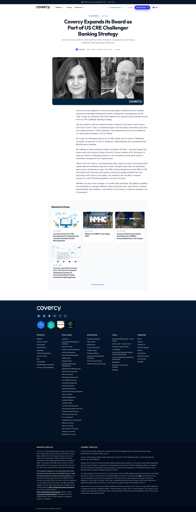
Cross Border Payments (70, 406)
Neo (38, 359)
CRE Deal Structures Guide (96, 364)
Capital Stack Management (71, 369)
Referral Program (143, 356)
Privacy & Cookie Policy (120, 347)
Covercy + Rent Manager (45, 367)
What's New (91, 345)
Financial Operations (44, 353)
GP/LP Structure (67, 374)
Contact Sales (92, 350)
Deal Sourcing (66, 361)
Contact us (141, 345)
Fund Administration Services (72, 409)
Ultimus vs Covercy (68, 431)
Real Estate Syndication (70, 377)
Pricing (69, 7)
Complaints (116, 349)
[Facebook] (44, 316)
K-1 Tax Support (67, 417)
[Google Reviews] (65, 316)
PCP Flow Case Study (94, 361)
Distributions (41, 347)
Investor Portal (42, 342)
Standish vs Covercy (69, 434)
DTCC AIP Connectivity (70, 414)
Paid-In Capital (67, 394)
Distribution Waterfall (69, 383)
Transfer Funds (67, 403)
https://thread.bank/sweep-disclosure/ (62, 487)
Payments (40, 350)
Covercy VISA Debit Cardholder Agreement (123, 358)
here (140, 476)
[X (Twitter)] (49, 316)
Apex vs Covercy (68, 426)
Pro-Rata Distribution (69, 380)
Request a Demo (93, 353)
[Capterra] (60, 316)
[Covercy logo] (49, 308)
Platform (40, 339)
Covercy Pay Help (93, 347)
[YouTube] (55, 316)
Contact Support (143, 347)
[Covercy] (43, 7)
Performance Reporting (70, 355)
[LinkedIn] (39, 316)
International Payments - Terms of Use (123, 340)
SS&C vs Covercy (68, 423)
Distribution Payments (69, 371)
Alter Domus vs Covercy (70, 429)
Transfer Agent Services (70, 411)
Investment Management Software (70, 343)
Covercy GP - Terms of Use (121, 344)
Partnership (141, 353)
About (139, 339)
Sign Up (140, 350)
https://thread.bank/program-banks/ (49, 492)
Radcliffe (140, 362)
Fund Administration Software (72, 391)
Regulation (116, 362)
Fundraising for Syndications (72, 420)
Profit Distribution (68, 386)
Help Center (91, 342)
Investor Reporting (68, 352)
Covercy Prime (42, 356)
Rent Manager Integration (45, 365)
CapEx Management (69, 397)
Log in (130, 7)
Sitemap (115, 370)
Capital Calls (66, 358)
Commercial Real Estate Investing (95, 357)
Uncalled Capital (67, 400)
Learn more (111, 2)
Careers (140, 342)
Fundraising (41, 345)
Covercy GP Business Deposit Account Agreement (122, 353)
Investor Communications (71, 349)
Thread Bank (41, 362)
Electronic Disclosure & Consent (120, 366)
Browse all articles (98, 284)
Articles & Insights (93, 339)
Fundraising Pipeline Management (69, 365)
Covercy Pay (141, 359)
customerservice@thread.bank (47, 494)
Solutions (65, 339)
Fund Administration (69, 389)
